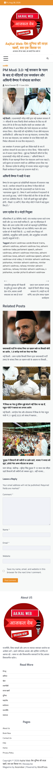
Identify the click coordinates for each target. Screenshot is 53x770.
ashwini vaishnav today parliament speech (25, 247)
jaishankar (7, 262)
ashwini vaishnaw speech (30, 256)
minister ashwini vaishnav (25, 262)
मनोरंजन (5, 705)
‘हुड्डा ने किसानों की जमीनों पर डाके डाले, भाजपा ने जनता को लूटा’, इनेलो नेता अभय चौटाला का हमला (26, 462)
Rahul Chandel (10, 85)
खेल (4, 680)
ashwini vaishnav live (30, 246)
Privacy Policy (8, 752)
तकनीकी (5, 685)
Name (6, 529)
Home (5, 747)
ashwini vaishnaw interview (26, 252)
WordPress (42, 767)
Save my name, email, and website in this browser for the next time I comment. (26, 570)
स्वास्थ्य (5, 715)
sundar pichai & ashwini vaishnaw (29, 272)
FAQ (4, 742)
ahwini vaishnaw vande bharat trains (27, 242)
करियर (5, 675)
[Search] (48, 58)
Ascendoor (19, 767)
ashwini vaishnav (11, 246)
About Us (6, 728)
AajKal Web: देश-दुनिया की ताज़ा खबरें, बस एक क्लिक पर (26, 45)
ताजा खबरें (6, 690)
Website (6, 556)
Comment (8, 494)
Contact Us (7, 738)
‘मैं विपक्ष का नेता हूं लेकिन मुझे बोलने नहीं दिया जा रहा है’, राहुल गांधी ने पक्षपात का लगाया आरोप (24, 406)
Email (6, 542)
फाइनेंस (5, 700)
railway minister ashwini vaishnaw (28, 269)
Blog (4, 671)
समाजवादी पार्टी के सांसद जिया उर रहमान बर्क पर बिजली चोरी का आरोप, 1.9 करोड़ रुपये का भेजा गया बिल (26, 350)
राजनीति (5, 66)
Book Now (7, 733)
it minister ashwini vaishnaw (36, 259)
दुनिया (5, 695)
